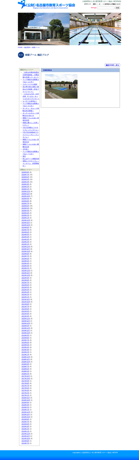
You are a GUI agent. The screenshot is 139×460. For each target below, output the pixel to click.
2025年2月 (25, 215)
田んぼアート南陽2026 (31, 159)
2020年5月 (25, 326)
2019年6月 (25, 342)
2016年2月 (25, 407)
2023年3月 (25, 266)
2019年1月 (25, 354)
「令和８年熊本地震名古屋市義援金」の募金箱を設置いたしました (31, 75)
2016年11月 (26, 398)
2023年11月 (26, 249)
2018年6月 (25, 369)
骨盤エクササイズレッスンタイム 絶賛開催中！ (31, 163)
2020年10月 (26, 323)
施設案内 (27, 47)
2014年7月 (25, 443)
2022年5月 (25, 287)
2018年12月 (26, 357)
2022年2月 (25, 294)
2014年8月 (25, 441)
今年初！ (26, 149)
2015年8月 (25, 419)
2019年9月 (25, 335)
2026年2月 (25, 187)
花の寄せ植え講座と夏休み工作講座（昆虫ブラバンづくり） (31, 89)
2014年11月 (26, 436)
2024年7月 (25, 230)
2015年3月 (25, 426)
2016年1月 (25, 410)
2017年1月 (25, 395)
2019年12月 (26, 328)
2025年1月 (25, 218)
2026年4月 (25, 182)
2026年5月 (25, 179)
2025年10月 (26, 196)
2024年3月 (25, 239)
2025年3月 (25, 213)
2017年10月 (26, 378)
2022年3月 (25, 292)
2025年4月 (25, 211)
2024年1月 (25, 244)
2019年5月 (25, 345)
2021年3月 (25, 316)
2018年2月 (25, 374)
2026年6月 (25, 177)
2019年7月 (25, 340)
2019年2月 (25, 352)
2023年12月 (26, 247)
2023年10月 (26, 251)
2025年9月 (25, 198)
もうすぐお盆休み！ (30, 101)
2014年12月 (26, 434)
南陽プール (36, 47)
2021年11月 (26, 299)
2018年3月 (25, 371)
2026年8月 (25, 172)
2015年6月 (25, 424)
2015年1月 (25, 431)
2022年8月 (25, 280)
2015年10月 (26, 417)
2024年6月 (25, 232)
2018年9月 (25, 364)
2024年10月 (26, 225)
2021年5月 (25, 311)
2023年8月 (25, 254)
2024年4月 (25, 237)
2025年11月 (26, 194)
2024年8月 (25, 227)
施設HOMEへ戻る (112, 65)
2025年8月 (25, 201)
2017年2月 (25, 393)
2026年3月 (25, 184)
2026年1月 (25, 189)
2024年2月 (25, 242)
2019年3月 (25, 350)
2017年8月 (25, 383)
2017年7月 (25, 386)
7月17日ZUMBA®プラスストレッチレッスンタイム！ (31, 135)
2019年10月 (26, 333)
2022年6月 (25, 285)
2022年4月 (25, 290)
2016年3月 (25, 405)
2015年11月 (26, 414)
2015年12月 (26, 412)
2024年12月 (26, 220)
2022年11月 (26, 273)
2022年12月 (26, 270)
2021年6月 (25, 309)
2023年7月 (25, 256)
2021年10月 (26, 302)
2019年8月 (25, 338)
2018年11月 (26, 359)
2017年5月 (25, 388)
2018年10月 (26, 362)
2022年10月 (26, 275)
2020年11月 (26, 321)
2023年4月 (25, 263)
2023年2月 (25, 268)
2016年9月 (25, 402)
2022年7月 (25, 283)
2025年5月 (25, 208)
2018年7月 (25, 366)
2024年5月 (25, 234)
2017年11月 (26, 376)
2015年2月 (25, 429)
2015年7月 (25, 422)
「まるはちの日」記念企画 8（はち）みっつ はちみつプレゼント (31, 96)
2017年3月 (25, 390)
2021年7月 (25, 306)
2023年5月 (25, 261)
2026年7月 (25, 175)
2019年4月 (25, 347)
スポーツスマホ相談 (30, 84)
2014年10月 (26, 438)
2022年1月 (25, 297)
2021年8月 (25, 304)
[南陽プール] (46, 6)
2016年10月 (26, 400)
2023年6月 (25, 259)
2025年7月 (25, 203)
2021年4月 (25, 314)
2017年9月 (25, 381)
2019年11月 (26, 330)
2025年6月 (25, 206)
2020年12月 (26, 318)
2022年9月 (25, 278)
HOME (20, 47)
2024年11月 (26, 223)
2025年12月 (26, 191)
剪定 (24, 156)
